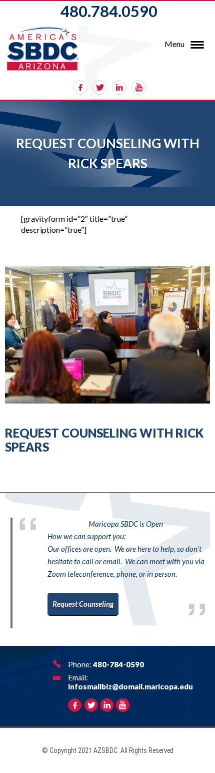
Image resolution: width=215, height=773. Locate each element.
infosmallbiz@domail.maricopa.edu (130, 686)
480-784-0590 (118, 664)
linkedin (119, 87)
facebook (80, 87)
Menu (174, 44)
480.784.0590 (109, 11)
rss (139, 87)
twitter (99, 87)
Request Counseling (83, 603)
